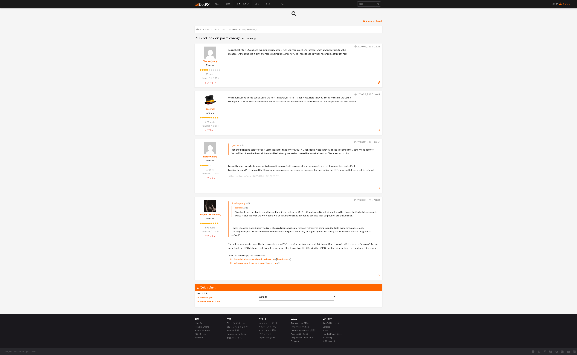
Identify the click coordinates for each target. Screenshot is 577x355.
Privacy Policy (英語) (300, 326)
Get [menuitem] (282, 4)
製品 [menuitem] (217, 4)
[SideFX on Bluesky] (550, 351)
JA (556, 4)
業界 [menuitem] (228, 4)
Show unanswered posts (208, 301)
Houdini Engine (202, 326)
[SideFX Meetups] (556, 351)
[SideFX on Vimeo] (562, 351)
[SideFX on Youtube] (568, 351)
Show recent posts (205, 297)
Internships (328, 337)
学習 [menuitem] (257, 4)
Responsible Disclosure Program (302, 339)
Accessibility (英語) (299, 334)
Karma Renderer (202, 330)
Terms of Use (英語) (300, 323)
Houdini (198, 323)
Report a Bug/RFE (267, 337)
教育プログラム (234, 337)
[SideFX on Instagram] (545, 351)
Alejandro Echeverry (210, 214)
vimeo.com (272, 263)
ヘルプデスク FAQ (267, 326)
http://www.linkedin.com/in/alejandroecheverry (251, 259)
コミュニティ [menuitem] (242, 4)
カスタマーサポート (268, 323)
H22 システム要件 (267, 330)
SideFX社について (331, 323)
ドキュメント (265, 334)
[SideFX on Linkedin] (574, 351)
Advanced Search (373, 21)
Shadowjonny (210, 61)
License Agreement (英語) (303, 330)
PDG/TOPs (219, 29)
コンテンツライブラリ (237, 326)
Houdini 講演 (233, 330)
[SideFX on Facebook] (533, 351)
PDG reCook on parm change (243, 29)
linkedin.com (282, 259)
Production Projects (236, 334)
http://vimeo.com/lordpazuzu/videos (246, 263)
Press (325, 330)
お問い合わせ (329, 341)
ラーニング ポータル (236, 323)
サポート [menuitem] (270, 4)
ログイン (566, 4)
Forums (206, 29)
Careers (326, 326)
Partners (199, 337)
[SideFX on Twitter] (539, 351)
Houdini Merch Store (332, 334)
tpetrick (210, 108)
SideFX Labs (200, 334)
